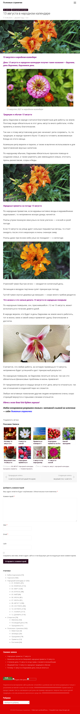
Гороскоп (10, 578)
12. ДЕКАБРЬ (16, 615)
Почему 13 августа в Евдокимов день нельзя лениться (28, 668)
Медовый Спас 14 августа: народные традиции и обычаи (28, 665)
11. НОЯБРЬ (16, 612)
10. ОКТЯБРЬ (16, 609)
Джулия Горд (19, 18)
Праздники (15, 625)
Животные (15, 631)
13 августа (45, 466)
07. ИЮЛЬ (15, 600)
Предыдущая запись (22, 477)
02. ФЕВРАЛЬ (16, 586)
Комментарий (9, 496)
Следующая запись (63, 477)
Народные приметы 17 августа (19, 656)
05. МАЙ (14, 594)
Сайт (5, 544)
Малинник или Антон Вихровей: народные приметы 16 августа (30, 659)
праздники (6, 469)
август (52, 466)
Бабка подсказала (14, 575)
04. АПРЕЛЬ (15, 592)
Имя (5, 525)
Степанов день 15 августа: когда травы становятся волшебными (31, 662)
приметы (14, 469)
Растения (15, 642)
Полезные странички (12, 2)
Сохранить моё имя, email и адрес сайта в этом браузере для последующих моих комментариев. (39, 556)
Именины (15, 620)
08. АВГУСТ (7, 10)
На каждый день (17, 623)
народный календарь (62, 466)
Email (5, 534)
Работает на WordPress (40, 710)
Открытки (11, 617)
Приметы (15, 639)
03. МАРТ (14, 589)
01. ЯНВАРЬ (15, 583)
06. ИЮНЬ (15, 597)
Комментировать (27, 469)
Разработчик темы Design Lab (59, 710)
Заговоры (15, 633)
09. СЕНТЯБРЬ (16, 606)
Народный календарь (20, 10)
